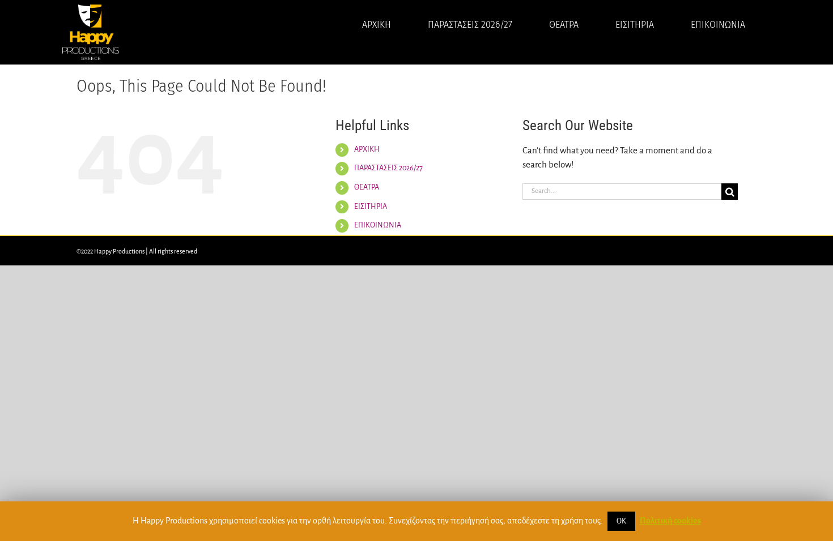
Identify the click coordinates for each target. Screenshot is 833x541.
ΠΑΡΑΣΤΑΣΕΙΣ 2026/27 (388, 168)
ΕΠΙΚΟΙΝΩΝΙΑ (377, 225)
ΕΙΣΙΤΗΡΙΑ (370, 207)
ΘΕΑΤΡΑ (366, 187)
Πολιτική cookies (670, 520)
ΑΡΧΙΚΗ (367, 149)
